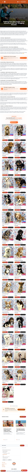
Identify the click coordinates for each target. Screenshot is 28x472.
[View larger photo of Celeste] (25, 142)
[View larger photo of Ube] (25, 229)
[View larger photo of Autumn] (25, 195)
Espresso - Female (18, 189)
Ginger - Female (5, 154)
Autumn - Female (18, 207)
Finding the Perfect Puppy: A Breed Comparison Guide (7, 430)
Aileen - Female (18, 172)
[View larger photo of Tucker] (12, 264)
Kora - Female (5, 207)
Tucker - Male (17, 364)
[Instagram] (6, 460)
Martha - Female (5, 329)
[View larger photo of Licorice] (25, 317)
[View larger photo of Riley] (12, 352)
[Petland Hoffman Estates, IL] (4, 2)
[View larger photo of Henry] (12, 247)
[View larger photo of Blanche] (12, 125)
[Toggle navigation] (3, 1)
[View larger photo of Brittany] (25, 369)
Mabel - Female (5, 224)
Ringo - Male (17, 346)
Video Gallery (3, 466)
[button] (4, 125)
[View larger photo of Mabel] (12, 212)
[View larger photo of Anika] (12, 160)
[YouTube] (4, 460)
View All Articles (22, 416)
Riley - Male (4, 364)
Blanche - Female (5, 137)
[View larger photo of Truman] (25, 299)
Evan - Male (4, 189)
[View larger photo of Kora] (12, 195)
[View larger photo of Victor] (12, 229)
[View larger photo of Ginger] (12, 142)
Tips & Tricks (6, 427)
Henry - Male (5, 259)
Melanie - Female (18, 294)
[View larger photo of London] (12, 369)
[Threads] (11, 460)
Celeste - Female (18, 154)
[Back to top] (25, 445)
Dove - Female (5, 294)
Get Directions (5, 454)
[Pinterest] (8, 460)
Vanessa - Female (18, 259)
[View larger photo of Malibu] (25, 212)
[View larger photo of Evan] (12, 177)
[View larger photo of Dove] (12, 282)
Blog (4, 427)
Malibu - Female (18, 224)
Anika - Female (5, 172)
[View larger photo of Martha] (12, 317)
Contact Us (3, 465)
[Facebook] (3, 460)
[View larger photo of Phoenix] (25, 264)
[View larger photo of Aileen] (25, 160)
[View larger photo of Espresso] (25, 177)
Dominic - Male (5, 346)
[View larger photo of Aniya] (12, 299)
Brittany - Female (18, 381)
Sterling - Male (17, 137)
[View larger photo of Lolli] (12, 386)
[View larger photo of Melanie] (25, 282)
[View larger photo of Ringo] (25, 334)
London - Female (5, 381)
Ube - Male (17, 242)
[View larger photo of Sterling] (25, 125)
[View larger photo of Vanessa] (25, 247)
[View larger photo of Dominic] (12, 334)
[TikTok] (7, 460)
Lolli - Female (5, 399)
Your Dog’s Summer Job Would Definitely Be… (20, 430)
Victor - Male (5, 242)
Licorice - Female (18, 329)
